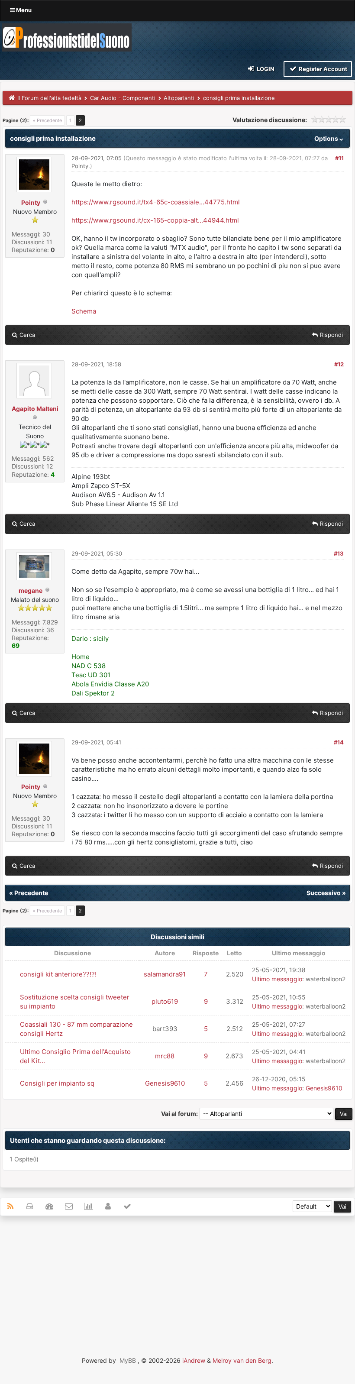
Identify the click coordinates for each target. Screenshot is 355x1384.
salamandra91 (165, 974)
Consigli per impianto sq (57, 1083)
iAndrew (193, 1360)
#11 (339, 158)
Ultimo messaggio (277, 979)
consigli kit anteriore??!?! (58, 974)
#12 (339, 364)
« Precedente (47, 120)
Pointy (30, 202)
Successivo (324, 892)
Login (264, 68)
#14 (339, 742)
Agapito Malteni (35, 408)
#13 (339, 553)
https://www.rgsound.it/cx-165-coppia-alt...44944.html (155, 220)
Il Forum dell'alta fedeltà (49, 97)
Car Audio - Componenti (122, 97)
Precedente (31, 892)
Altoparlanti (179, 97)
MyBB (127, 1360)
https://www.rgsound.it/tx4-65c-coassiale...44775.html (155, 202)
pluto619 (165, 1001)
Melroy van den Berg (242, 1360)
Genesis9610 (165, 1083)
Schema (83, 311)
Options (326, 138)
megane (30, 590)
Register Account (322, 68)
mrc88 (164, 1056)
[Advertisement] (177, 1285)
